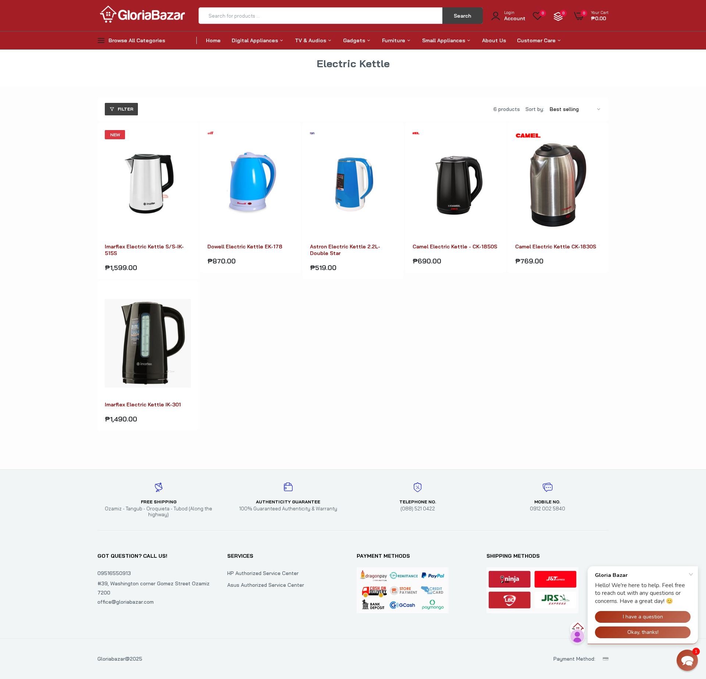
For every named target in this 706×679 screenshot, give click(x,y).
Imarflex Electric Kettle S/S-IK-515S (144, 249)
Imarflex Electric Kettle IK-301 (143, 404)
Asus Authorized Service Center (265, 585)
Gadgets (355, 40)
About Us (494, 40)
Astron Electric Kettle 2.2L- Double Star (345, 249)
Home (213, 40)
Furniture (394, 40)
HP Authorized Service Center (263, 573)
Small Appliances (444, 40)
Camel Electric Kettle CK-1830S (555, 246)
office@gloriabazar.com (125, 602)
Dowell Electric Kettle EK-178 (244, 246)
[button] (687, 660)
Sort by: (534, 109)
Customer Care (537, 40)
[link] (184, 142)
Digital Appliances (255, 40)
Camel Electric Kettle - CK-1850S (455, 246)
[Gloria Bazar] (141, 15)
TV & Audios (311, 40)
